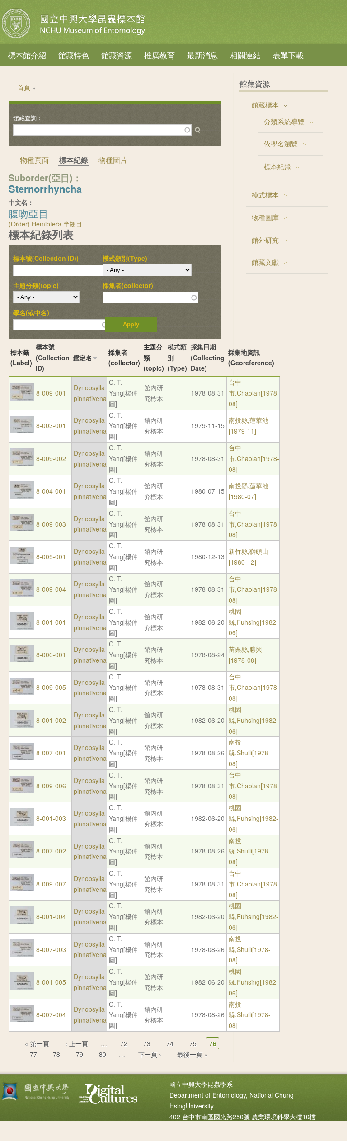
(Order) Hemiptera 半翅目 (45, 223)
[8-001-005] (22, 986)
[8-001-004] (22, 921)
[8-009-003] (22, 528)
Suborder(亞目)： (45, 177)
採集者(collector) (128, 285)
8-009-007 (51, 883)
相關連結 (245, 55)
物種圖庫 (265, 217)
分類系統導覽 (284, 121)
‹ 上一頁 (76, 1043)
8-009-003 (51, 523)
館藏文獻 (265, 262)
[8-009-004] (22, 594)
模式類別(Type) (125, 258)
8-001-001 (51, 622)
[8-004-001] (22, 495)
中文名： (21, 202)
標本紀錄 (277, 166)
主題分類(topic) (36, 285)
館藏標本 (265, 104)
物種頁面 (34, 160)
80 (102, 1054)
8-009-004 (51, 589)
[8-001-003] (22, 823)
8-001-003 (51, 818)
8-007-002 (51, 850)
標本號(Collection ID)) (46, 258)
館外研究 (265, 240)
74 (170, 1043)
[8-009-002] (22, 463)
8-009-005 (51, 687)
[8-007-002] (22, 855)
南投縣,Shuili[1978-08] (250, 752)
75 (193, 1043)
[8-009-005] (22, 692)
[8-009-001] (22, 397)
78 (56, 1054)
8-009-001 (51, 392)
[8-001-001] (22, 627)
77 (33, 1054)
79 (79, 1054)
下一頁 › (149, 1054)
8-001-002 (51, 720)
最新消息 (202, 55)
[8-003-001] (22, 430)
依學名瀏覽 (281, 143)
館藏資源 (116, 55)
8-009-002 (51, 458)
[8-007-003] (22, 953)
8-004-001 (51, 490)
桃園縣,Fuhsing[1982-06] (253, 622)
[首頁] (74, 37)
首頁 (24, 87)
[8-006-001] (22, 659)
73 (146, 1043)
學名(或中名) (31, 312)
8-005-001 (51, 556)
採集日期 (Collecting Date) (208, 357)
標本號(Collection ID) (53, 357)
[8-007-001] (22, 757)
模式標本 (265, 194)
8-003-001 (51, 425)
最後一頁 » (192, 1054)
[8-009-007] (22, 888)
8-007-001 (51, 752)
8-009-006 (51, 785)
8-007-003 (51, 949)
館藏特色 (73, 55)
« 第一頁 (37, 1043)
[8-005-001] (22, 561)
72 (123, 1043)
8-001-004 (51, 916)
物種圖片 (112, 160)
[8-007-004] (22, 1019)
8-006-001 (51, 654)
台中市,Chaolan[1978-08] (254, 392)
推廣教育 (159, 55)
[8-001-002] (22, 725)
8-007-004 (51, 1014)
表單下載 (288, 55)
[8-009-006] (22, 790)
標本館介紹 (27, 55)
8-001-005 (51, 981)
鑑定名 (82, 357)
